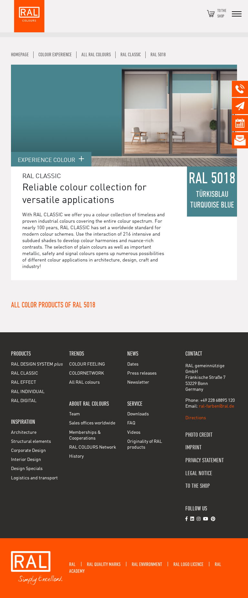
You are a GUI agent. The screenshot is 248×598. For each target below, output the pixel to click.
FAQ (131, 423)
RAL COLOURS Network (92, 447)
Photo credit (198, 435)
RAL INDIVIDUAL (28, 392)
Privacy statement (204, 460)
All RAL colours (84, 382)
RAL (72, 564)
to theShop (221, 13)
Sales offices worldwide (92, 423)
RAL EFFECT (23, 382)
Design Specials (27, 468)
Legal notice (198, 473)
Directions (195, 418)
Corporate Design (28, 450)
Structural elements (31, 441)
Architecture (23, 432)
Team (74, 414)
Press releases (142, 373)
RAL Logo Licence (188, 564)
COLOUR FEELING (87, 364)
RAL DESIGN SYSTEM (37, 364)
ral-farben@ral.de (216, 406)
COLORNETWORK (86, 373)
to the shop (197, 486)
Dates (133, 364)
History (76, 456)
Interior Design (26, 459)
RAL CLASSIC (24, 373)
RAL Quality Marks (103, 564)
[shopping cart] (211, 13)
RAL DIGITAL (23, 401)
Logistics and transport (34, 478)
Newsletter (138, 382)
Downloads (138, 414)
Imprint (193, 447)
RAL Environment (147, 564)
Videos (133, 432)
